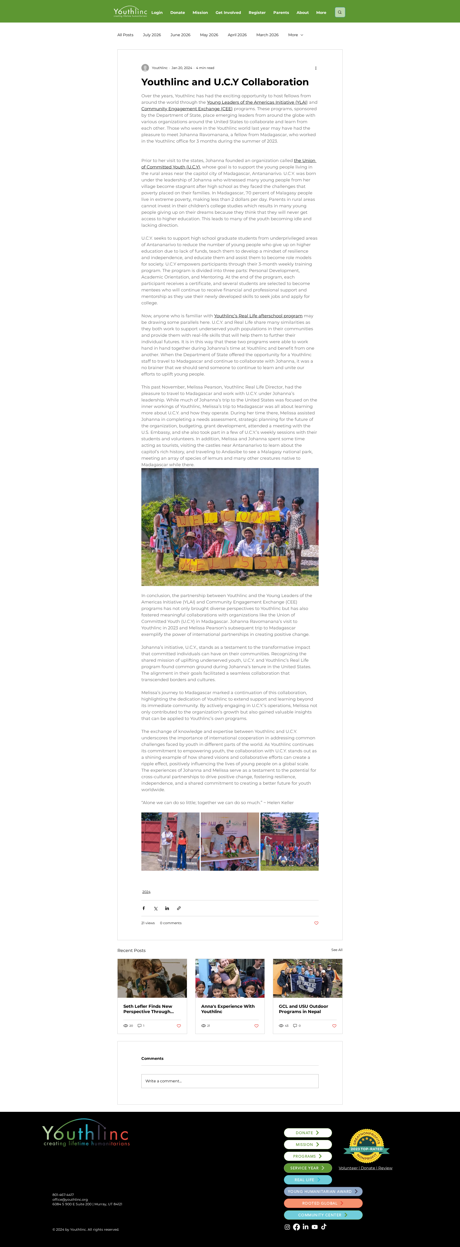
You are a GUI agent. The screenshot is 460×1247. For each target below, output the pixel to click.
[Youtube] (314, 1227)
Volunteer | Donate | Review (365, 1168)
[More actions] (316, 68)
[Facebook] (296, 1227)
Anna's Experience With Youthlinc (228, 1009)
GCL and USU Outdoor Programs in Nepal (303, 1009)
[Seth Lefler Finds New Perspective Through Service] (152, 978)
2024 (146, 892)
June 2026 (180, 35)
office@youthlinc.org (70, 1199)
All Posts (125, 35)
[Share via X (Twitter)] (155, 908)
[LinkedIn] (305, 1227)
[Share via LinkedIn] (167, 908)
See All (337, 950)
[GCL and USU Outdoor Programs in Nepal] (307, 978)
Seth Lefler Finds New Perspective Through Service (147, 1009)
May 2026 (209, 35)
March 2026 (267, 35)
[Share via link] (179, 908)
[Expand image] (170, 841)
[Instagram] (287, 1227)
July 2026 (152, 35)
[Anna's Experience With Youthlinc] (230, 978)
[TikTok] (323, 1227)
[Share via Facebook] (143, 908)
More (293, 35)
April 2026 (237, 35)
